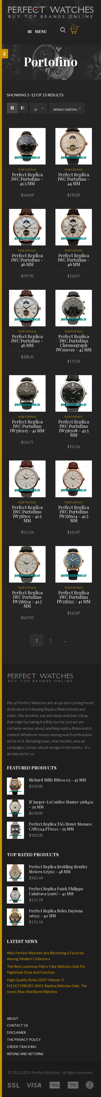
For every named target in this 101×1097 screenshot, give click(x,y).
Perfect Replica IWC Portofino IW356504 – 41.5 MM (73, 513)
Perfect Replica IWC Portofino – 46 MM (27, 260)
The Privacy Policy (24, 1040)
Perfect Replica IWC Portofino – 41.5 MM (27, 179)
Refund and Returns (25, 1054)
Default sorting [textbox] (65, 109)
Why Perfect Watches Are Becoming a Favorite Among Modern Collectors (45, 956)
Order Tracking (21, 1047)
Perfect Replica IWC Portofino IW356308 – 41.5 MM (73, 428)
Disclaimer (16, 1032)
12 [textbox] (35, 109)
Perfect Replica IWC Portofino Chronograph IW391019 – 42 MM (73, 343)
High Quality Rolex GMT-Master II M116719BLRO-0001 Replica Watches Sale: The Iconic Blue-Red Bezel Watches (47, 986)
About (13, 1018)
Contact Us (17, 1025)
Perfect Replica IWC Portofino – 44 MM (74, 179)
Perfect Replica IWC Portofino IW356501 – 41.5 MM (27, 513)
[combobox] (38, 108)
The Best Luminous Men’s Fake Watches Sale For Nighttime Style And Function (46, 969)
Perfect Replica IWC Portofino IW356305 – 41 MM (27, 426)
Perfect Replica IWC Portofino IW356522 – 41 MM (73, 597)
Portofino (27, 169)
